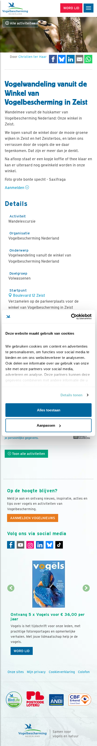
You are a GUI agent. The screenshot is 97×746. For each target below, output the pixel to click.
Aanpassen (46, 425)
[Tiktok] (59, 545)
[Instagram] (30, 545)
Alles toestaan (48, 410)
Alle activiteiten (22, 23)
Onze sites (16, 672)
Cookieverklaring (62, 672)
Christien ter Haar (32, 57)
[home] (23, 8)
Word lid (22, 651)
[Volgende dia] (86, 623)
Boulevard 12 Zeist (28, 295)
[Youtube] (20, 545)
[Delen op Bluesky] (62, 59)
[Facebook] (11, 545)
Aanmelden (15, 187)
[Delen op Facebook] (53, 59)
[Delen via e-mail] (80, 59)
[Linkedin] (40, 545)
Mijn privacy (36, 672)
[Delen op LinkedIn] (71, 59)
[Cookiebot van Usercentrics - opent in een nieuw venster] (71, 317)
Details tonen (71, 395)
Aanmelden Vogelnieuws (32, 518)
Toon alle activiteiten (28, 454)
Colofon (84, 672)
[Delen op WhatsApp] (88, 59)
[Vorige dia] (11, 623)
